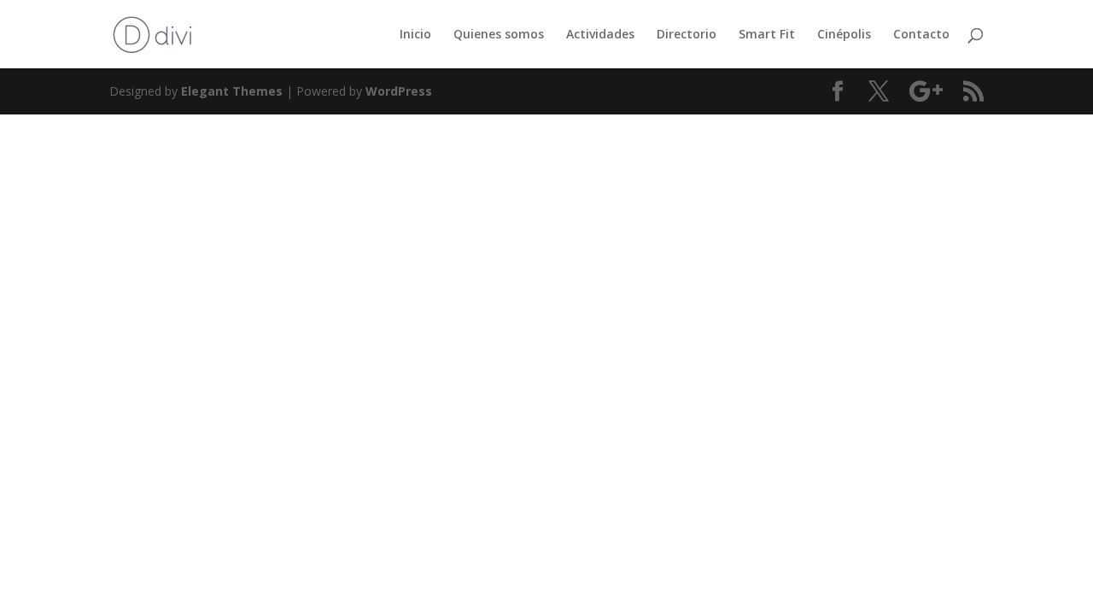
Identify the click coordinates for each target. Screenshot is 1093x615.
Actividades (600, 35)
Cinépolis (844, 35)
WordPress (398, 91)
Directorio (686, 35)
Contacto (921, 35)
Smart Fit (767, 35)
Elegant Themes (232, 91)
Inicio (415, 35)
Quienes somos (498, 35)
